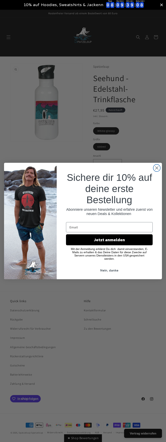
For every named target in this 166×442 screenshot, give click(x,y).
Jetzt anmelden (109, 240)
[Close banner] (161, 4)
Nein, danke (109, 270)
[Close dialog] (156, 168)
